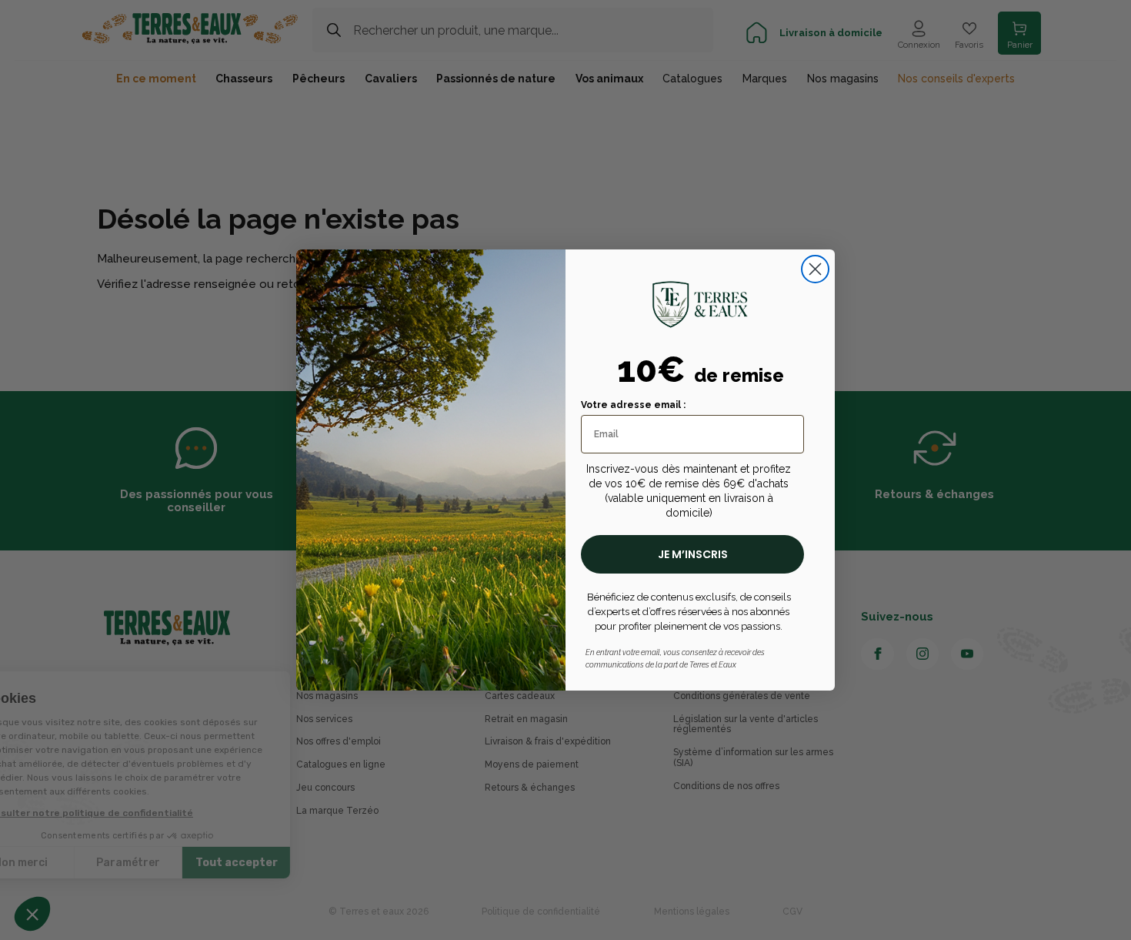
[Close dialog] (815, 269)
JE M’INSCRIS (693, 554)
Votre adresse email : (633, 405)
